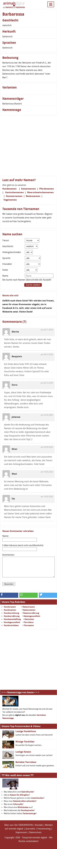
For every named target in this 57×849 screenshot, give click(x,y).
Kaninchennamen (14, 192)
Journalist (30, 828)
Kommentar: (8, 554)
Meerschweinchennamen (40, 192)
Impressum (21, 832)
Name (5, 275)
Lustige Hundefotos (25, 731)
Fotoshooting (44, 828)
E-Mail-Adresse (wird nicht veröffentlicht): (23, 545)
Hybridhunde (27, 792)
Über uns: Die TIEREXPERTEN (18, 825)
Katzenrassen (29, 607)
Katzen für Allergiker (19, 795)
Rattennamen (33, 196)
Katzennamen (28, 188)
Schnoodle (18, 804)
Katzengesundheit (32, 616)
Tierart (5, 240)
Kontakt (39, 825)
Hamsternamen (14, 196)
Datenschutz (35, 832)
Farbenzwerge (29, 813)
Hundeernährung (11, 616)
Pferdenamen (46, 188)
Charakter (7, 264)
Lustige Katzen (23, 751)
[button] (9, 595)
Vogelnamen (10, 199)
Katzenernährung (31, 613)
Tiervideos (28, 622)
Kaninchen (29, 619)
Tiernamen (29, 625)
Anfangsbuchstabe (11, 252)
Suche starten (33, 285)
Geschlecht (7, 246)
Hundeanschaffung (12, 619)
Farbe (5, 270)
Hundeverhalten (11, 625)
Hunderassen (10, 607)
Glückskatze (23, 807)
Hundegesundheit (12, 622)
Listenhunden (37, 798)
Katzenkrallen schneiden (24, 801)
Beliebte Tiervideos (25, 762)
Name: (5, 536)
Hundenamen (9, 188)
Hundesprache (27, 810)
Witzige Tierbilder (25, 741)
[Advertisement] (28, 145)
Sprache (6, 258)
